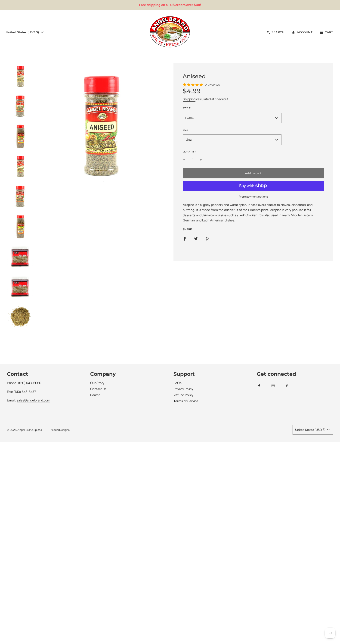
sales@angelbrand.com (33, 400)
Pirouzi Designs (60, 430)
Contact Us (98, 389)
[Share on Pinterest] (207, 238)
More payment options (253, 196)
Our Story (97, 383)
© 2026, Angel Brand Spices (24, 430)
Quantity (189, 151)
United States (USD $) (23, 32)
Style (187, 108)
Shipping (189, 99)
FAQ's (177, 383)
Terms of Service (185, 401)
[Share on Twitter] (196, 238)
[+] (200, 159)
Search (95, 395)
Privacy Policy (183, 389)
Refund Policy (183, 395)
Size (185, 129)
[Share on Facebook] (184, 238)
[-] (184, 159)
